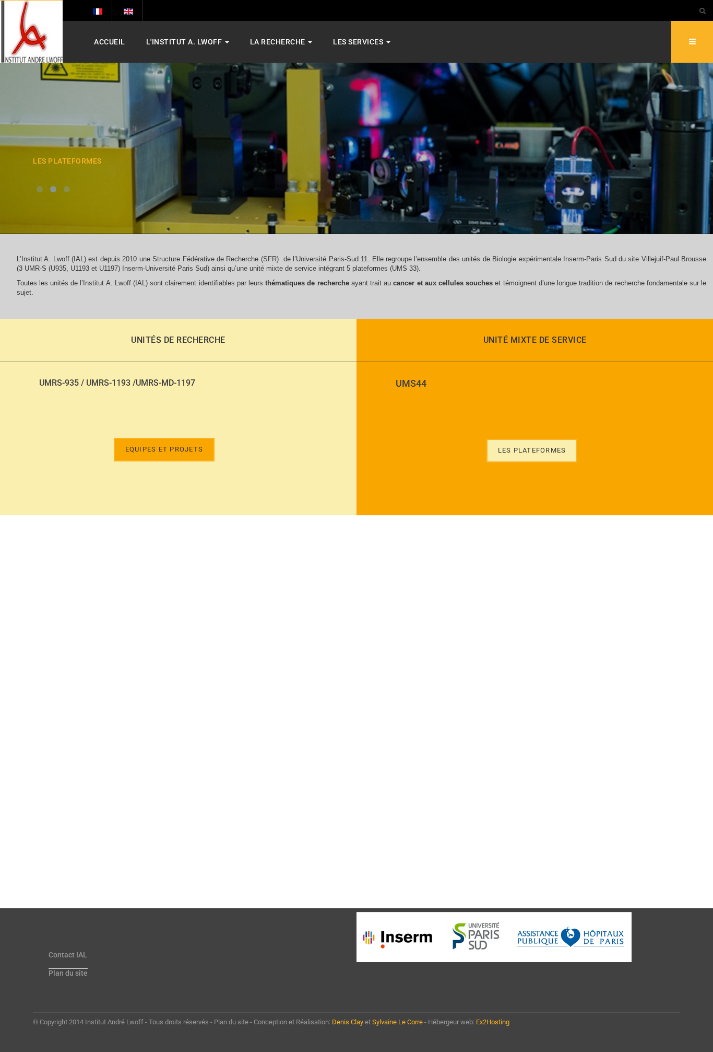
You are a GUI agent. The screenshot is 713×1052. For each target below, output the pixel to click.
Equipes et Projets (164, 449)
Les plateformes (532, 450)
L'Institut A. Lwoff (185, 42)
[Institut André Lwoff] (31, 31)
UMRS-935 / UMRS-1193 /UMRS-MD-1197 (117, 383)
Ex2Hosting (492, 1022)
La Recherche (278, 42)
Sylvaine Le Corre (397, 1022)
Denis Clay (347, 1022)
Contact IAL (68, 955)
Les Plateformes (67, 161)
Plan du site (68, 973)
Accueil (109, 42)
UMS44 (411, 383)
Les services (359, 42)
